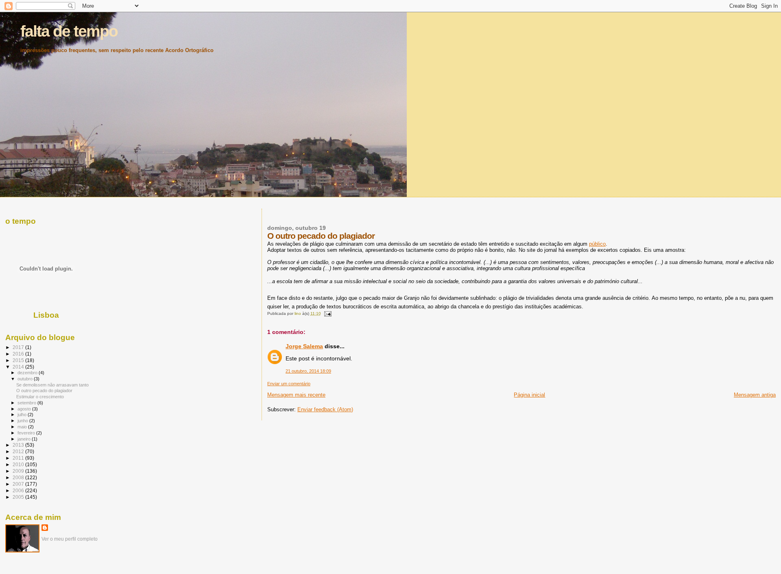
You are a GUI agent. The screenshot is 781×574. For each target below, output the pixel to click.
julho (22, 414)
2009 (19, 471)
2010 (19, 464)
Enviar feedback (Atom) (325, 409)
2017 (19, 347)
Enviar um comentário (288, 383)
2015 (19, 360)
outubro (25, 378)
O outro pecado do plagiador (44, 390)
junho (23, 420)
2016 (19, 353)
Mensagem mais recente (296, 395)
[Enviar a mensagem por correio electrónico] (327, 313)
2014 (19, 366)
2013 (19, 444)
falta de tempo (69, 31)
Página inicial (529, 395)
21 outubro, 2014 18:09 (308, 371)
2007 (19, 484)
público (597, 244)
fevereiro (26, 432)
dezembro (28, 372)
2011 (19, 458)
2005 (19, 497)
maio (22, 426)
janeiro (24, 439)
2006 (19, 490)
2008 (19, 477)
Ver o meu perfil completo (69, 539)
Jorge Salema (304, 346)
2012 (19, 451)
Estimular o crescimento (40, 396)
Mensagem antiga (755, 395)
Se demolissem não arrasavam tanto (52, 384)
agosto (24, 408)
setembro (27, 402)
